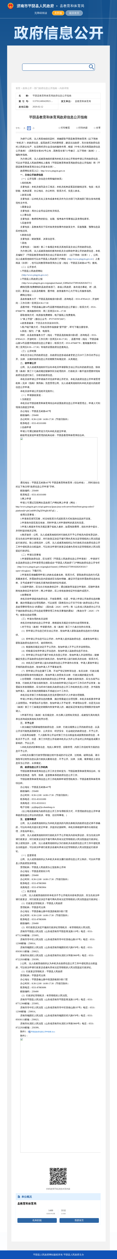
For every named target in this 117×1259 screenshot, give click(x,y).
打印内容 (83, 128)
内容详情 (64, 88)
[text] (55, 67)
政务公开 (27, 88)
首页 (18, 88)
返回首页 (74, 13)
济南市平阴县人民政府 (35, 6)
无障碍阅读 (40, 13)
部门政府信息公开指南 (45, 88)
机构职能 (37, 1220)
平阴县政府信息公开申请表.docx (43, 1032)
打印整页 (65, 128)
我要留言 (79, 1220)
